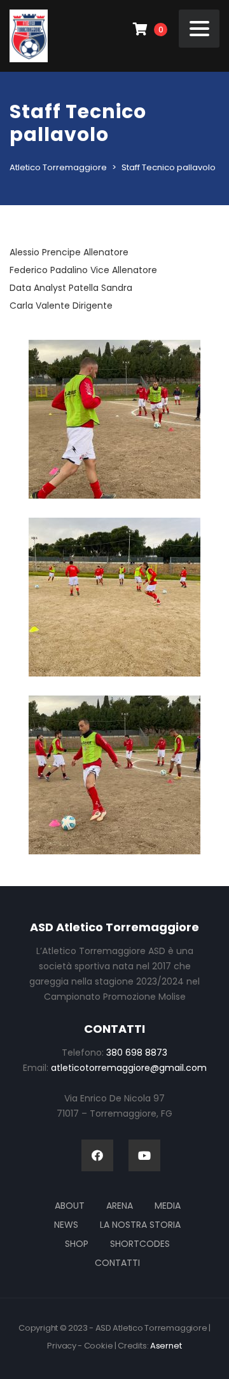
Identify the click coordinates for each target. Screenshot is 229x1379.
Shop (76, 1243)
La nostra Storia (140, 1224)
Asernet (166, 1346)
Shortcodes (140, 1243)
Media (168, 1205)
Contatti (117, 1262)
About (70, 1205)
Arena (119, 1205)
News (66, 1224)
